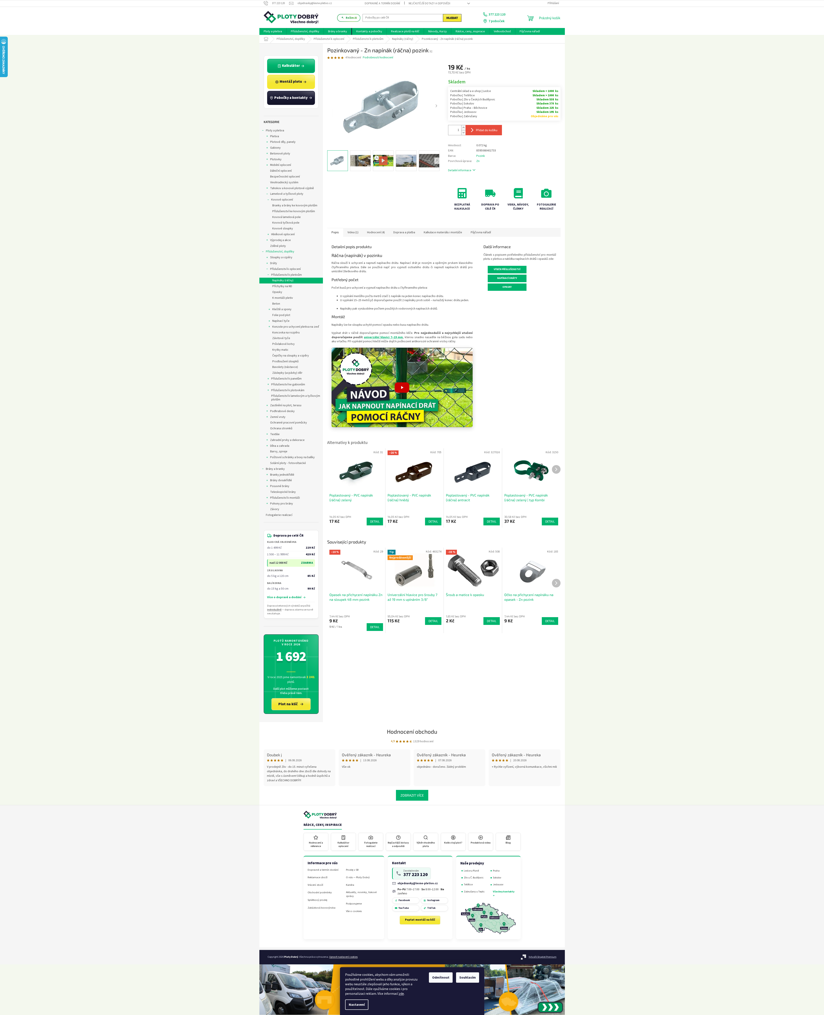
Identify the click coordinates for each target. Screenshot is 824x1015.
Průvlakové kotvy (283, 344)
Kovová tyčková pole (285, 223)
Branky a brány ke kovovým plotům (294, 205)
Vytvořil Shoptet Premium (542, 957)
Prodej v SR (352, 870)
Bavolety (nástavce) (285, 367)
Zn (478, 161)
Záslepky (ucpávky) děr (287, 373)
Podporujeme (354, 904)
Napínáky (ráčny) (282, 280)
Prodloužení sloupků (285, 361)
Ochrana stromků (281, 428)
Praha (496, 871)
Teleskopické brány (283, 492)
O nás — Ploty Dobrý (358, 877)
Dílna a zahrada (279, 446)
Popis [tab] (335, 232)
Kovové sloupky (282, 228)
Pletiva (274, 136)
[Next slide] (436, 106)
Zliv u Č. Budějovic (474, 878)
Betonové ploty (280, 153)
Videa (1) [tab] (352, 232)
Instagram (433, 900)
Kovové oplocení (282, 200)
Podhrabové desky (282, 411)
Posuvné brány (279, 486)
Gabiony (275, 148)
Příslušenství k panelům (286, 379)
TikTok (431, 908)
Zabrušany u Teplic (474, 892)
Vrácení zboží (315, 885)
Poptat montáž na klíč (420, 920)
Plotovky (276, 159)
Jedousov (498, 884)
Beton (276, 304)
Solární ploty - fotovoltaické (288, 463)
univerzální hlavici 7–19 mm (383, 337)
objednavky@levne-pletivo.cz (417, 883)
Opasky (277, 292)
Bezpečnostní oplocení (285, 176)
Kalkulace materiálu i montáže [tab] (443, 232)
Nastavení (357, 1004)
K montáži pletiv (282, 298)
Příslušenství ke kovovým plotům (293, 211)
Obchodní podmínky (320, 892)
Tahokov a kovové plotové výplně (292, 188)
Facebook (404, 900)
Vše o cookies (354, 911)
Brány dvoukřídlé (281, 480)
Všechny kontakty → (503, 893)
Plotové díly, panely (283, 142)
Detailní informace (459, 170)
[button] (402, 387)
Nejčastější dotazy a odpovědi (429, 3)
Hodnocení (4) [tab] (376, 232)
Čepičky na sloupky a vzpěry (290, 355)
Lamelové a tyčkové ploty (286, 194)
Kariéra (350, 885)
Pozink (480, 156)
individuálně (274, 610)
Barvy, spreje (278, 451)
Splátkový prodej (317, 900)
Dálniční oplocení (281, 171)
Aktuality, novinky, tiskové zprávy (361, 894)
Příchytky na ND (282, 286)
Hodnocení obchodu (412, 731)
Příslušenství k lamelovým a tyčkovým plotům (295, 398)
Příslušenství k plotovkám (287, 390)
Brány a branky (275, 469)
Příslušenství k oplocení (285, 269)
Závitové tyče (281, 338)
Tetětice (468, 884)
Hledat (452, 18)
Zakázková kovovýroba (321, 908)
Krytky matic (280, 350)
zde (401, 993)
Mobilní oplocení (280, 165)
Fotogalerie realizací (279, 515)
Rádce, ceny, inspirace (323, 825)
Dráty (273, 263)
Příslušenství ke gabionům (288, 384)
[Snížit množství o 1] (463, 132)
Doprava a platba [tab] (404, 232)
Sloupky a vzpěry (281, 257)
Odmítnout (440, 977)
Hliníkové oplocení (283, 234)
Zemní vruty (277, 417)
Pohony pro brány (281, 503)
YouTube (404, 908)
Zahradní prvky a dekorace (287, 440)
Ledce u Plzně (471, 871)
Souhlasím (467, 977)
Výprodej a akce (280, 240)
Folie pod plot (281, 315)
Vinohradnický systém (284, 182)
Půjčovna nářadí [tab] (481, 232)
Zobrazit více (412, 795)
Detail (375, 627)
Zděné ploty (278, 246)
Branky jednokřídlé (282, 475)
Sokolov (497, 878)
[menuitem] (272, 31)
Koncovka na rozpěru (286, 332)
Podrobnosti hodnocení (378, 58)
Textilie (275, 434)
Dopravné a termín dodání (382, 3)
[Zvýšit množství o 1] (463, 127)
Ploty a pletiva (275, 130)
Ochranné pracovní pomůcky (288, 422)
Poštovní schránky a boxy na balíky (292, 457)
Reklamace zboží (317, 877)
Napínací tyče (281, 321)
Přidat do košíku (486, 130)
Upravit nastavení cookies (343, 957)
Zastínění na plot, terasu (285, 405)
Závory (274, 509)
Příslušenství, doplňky (280, 251)
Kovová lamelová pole (286, 217)
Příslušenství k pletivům (286, 275)
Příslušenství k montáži (285, 498)
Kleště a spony (281, 309)
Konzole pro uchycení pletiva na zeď (295, 327)
